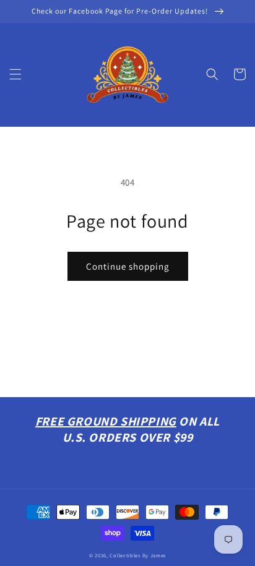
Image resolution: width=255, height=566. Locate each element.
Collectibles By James (138, 555)
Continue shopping (128, 266)
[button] (15, 74)
